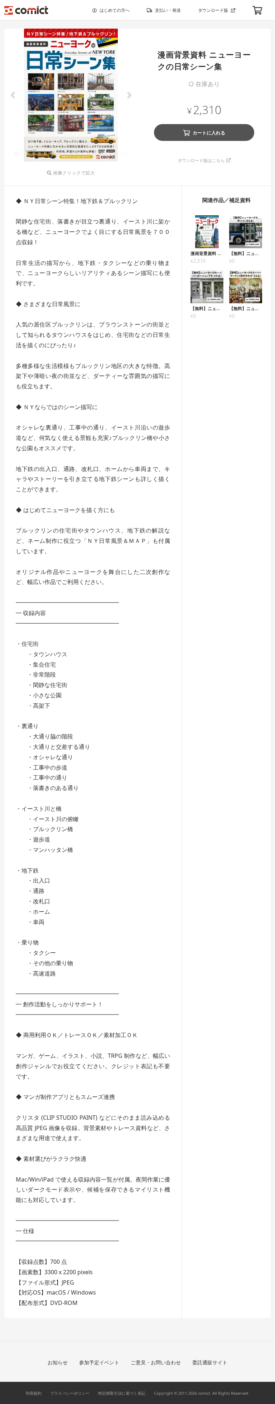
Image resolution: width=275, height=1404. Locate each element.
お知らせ (58, 1362)
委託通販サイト (209, 1362)
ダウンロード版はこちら (201, 160)
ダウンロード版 (213, 10)
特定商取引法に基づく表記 (121, 1393)
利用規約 (34, 1393)
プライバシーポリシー (70, 1393)
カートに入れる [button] (209, 132)
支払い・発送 (168, 10)
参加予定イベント (99, 1362)
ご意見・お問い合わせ (156, 1362)
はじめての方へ (115, 10)
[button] (13, 95)
